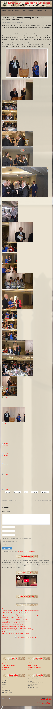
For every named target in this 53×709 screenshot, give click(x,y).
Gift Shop (4, 14)
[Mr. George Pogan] (26, 76)
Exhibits (9, 10)
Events (24, 10)
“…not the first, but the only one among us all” (12, 624)
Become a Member (32, 665)
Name (18, 527)
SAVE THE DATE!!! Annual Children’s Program (12, 622)
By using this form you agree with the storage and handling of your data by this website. (18, 538)
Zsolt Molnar (49, 698)
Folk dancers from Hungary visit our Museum (43, 500)
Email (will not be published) (22, 531)
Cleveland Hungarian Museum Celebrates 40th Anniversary (16, 633)
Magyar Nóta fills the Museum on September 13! (13, 626)
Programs (17, 10)
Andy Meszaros (6, 22)
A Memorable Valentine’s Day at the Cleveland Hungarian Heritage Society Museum (21, 615)
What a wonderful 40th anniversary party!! (11, 631)
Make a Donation (31, 662)
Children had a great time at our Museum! (12, 617)
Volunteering (39, 10)
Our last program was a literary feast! (10, 608)
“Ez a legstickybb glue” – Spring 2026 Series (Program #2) (15, 612)
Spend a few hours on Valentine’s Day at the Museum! (14, 619)
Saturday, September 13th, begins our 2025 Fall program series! (16, 628)
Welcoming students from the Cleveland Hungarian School (16, 621)
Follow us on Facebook (26, 596)
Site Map (4, 669)
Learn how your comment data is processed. (26, 551)
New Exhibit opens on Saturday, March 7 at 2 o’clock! (14, 614)
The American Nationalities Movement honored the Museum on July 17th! (19, 630)
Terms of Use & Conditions (8, 665)
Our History (5, 663)
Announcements (20, 22)
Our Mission (5, 662)
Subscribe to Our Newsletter (34, 667)
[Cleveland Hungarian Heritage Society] (26, 6)
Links (45, 10)
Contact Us (30, 669)
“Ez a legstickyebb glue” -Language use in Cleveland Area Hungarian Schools (20, 610)
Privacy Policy (5, 667)
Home (3, 10)
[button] (17, 90)
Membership (30, 10)
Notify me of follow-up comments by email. (10, 541)
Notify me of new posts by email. (9, 544)
